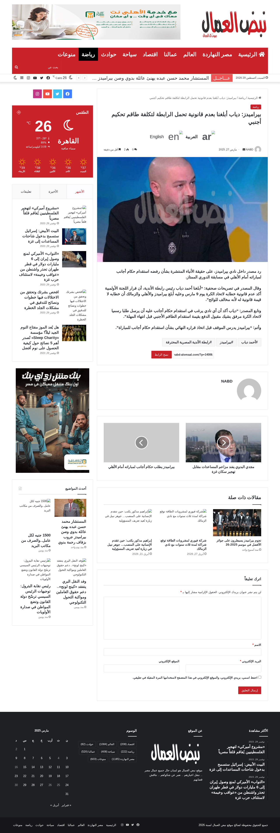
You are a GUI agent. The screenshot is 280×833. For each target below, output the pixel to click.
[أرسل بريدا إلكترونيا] (244, 149)
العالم (189, 54)
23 (16, 776)
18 (58, 776)
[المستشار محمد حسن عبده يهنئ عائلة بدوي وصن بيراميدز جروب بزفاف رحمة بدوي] (70, 508)
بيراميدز (225, 342)
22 (24, 776)
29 (24, 785)
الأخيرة (53, 191)
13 (41, 767)
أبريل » (54, 805)
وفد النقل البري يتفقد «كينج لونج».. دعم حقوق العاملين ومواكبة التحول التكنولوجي (71, 591)
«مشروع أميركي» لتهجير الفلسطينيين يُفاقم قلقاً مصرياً (40, 213)
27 (41, 785)
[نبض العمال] (233, 24)
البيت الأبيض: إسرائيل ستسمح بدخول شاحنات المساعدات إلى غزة (40, 236)
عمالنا (170, 54)
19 (50, 776)
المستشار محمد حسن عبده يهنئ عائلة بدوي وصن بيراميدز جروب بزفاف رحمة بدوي (129, 77)
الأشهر (79, 191)
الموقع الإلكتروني (169, 661)
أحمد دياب (248, 342)
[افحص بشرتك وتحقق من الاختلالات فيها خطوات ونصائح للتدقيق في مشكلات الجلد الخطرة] (74, 306)
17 (66, 776)
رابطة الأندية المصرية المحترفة (188, 342)
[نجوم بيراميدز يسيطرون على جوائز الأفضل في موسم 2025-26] (237, 522)
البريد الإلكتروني (250, 661)
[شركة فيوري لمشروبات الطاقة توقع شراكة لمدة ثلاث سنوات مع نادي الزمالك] (182, 522)
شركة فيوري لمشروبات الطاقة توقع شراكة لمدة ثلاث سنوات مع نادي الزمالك (183, 544)
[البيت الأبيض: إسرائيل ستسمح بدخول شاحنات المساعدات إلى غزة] (74, 236)
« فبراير (66, 805)
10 (66, 767)
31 (66, 794)
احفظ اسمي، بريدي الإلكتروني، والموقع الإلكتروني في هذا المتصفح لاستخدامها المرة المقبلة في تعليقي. (195, 677)
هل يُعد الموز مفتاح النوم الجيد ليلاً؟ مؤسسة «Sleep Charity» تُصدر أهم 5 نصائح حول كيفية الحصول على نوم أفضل (40, 337)
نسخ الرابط (161, 354)
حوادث (108, 54)
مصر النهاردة (217, 54)
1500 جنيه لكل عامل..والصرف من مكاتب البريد (36, 540)
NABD (227, 381)
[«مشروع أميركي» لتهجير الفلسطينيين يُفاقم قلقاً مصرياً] (74, 215)
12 (50, 767)
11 (58, 767)
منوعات (66, 54)
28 (33, 785)
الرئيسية (248, 54)
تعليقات (26, 191)
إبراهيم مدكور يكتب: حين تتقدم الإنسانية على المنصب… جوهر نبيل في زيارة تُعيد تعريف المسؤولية (129, 544)
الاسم (256, 644)
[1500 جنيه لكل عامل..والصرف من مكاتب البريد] (35, 515)
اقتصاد (150, 54)
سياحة (129, 54)
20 (41, 776)
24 (66, 785)
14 (33, 767)
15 (24, 767)
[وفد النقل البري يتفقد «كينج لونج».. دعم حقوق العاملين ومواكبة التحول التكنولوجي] (70, 567)
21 (33, 776)
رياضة (88, 54)
